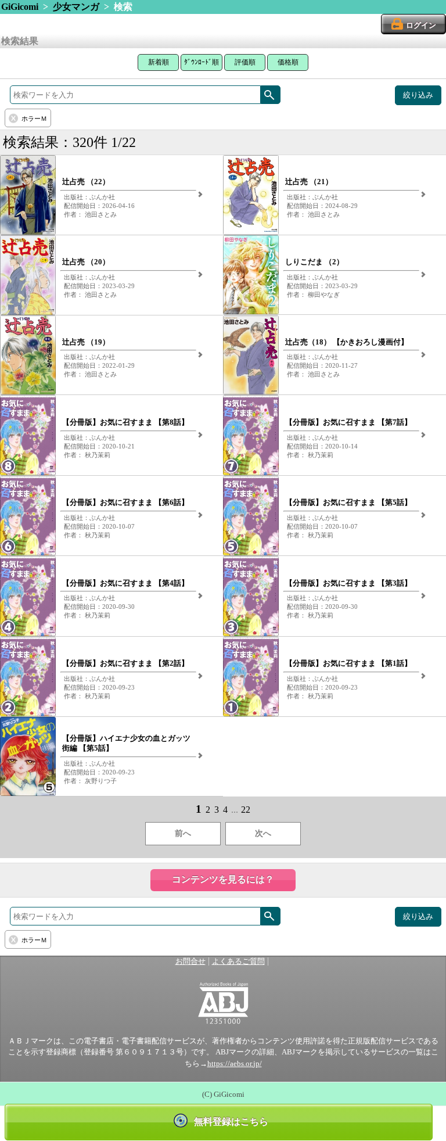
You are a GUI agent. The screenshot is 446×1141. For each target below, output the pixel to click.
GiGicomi (19, 7)
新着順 (158, 62)
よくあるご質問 (238, 961)
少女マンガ (76, 7)
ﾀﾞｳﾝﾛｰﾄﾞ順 (201, 62)
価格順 (288, 62)
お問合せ (190, 961)
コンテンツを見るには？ (223, 879)
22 (245, 810)
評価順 (245, 62)
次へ (263, 833)
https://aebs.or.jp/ (234, 1064)
